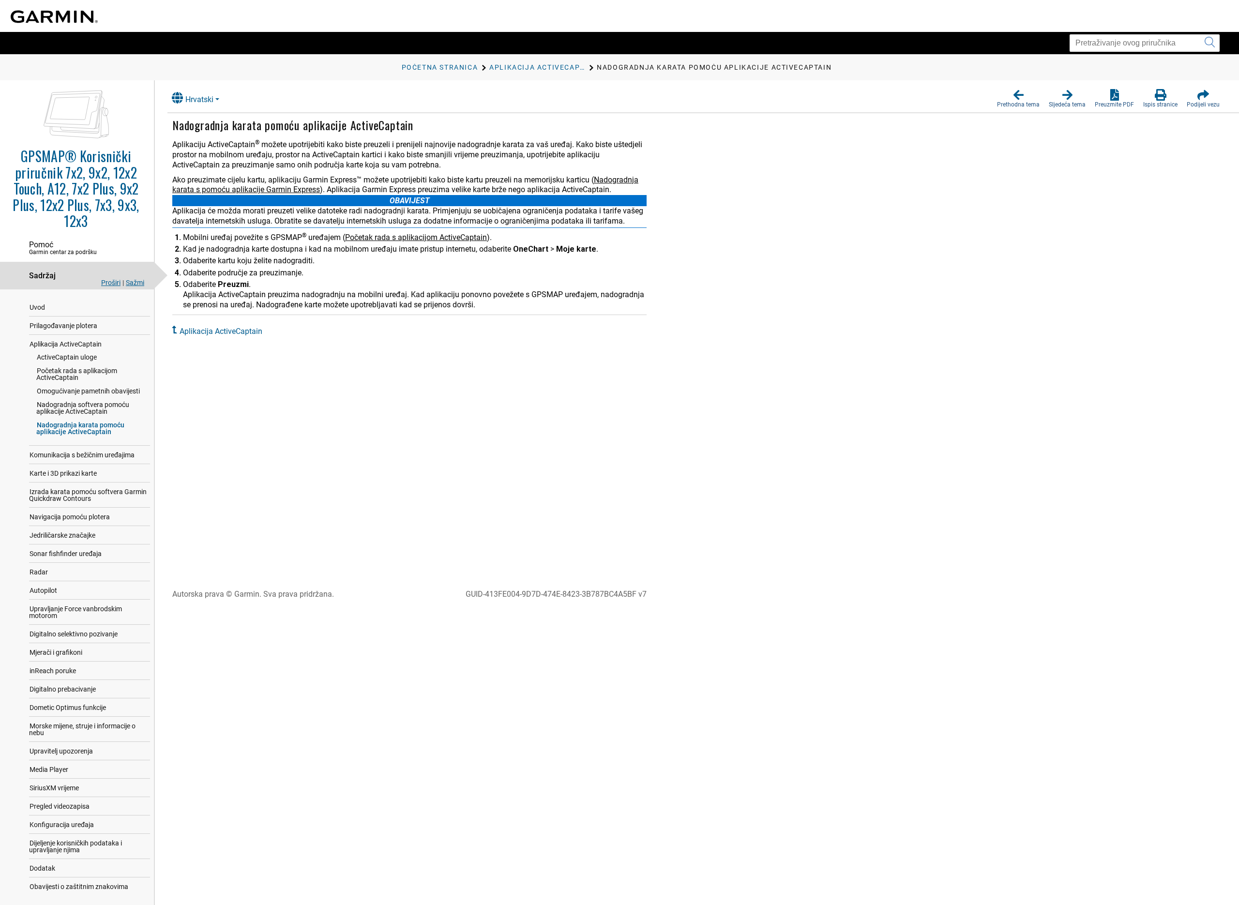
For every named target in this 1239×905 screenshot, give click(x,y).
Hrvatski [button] (199, 99)
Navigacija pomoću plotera (70, 517)
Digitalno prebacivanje (63, 689)
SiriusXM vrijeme (54, 788)
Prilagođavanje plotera (63, 326)
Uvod (37, 307)
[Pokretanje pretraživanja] (1210, 43)
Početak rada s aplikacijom (416, 237)
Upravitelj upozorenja (61, 751)
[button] (1018, 98)
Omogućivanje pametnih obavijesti (88, 391)
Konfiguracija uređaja (62, 825)
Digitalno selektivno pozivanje (74, 634)
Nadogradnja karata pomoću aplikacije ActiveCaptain (80, 428)
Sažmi (135, 283)
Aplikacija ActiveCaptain (66, 344)
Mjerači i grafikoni (56, 652)
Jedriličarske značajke (62, 535)
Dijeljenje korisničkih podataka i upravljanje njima (75, 846)
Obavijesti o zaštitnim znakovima (79, 886)
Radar (39, 572)
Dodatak (42, 868)
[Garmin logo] (54, 16)
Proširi (111, 283)
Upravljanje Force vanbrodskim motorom (75, 612)
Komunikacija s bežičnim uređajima (82, 455)
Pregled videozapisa (60, 806)
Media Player (49, 769)
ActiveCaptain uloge (67, 357)
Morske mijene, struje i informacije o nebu (82, 729)
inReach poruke (53, 671)
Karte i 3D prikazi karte (63, 473)
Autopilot (43, 590)
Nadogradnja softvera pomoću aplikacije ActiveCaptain (82, 408)
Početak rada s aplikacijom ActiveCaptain (76, 374)
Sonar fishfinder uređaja (66, 554)
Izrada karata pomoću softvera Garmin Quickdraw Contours (88, 495)
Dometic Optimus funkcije (68, 707)
